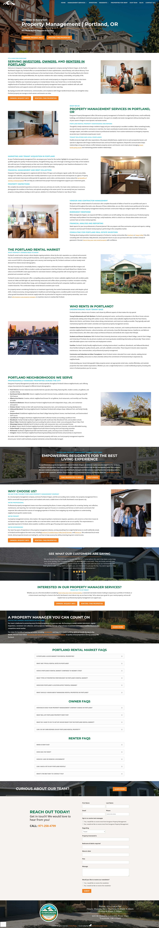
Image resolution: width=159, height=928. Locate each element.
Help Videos (93, 477)
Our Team (133, 2)
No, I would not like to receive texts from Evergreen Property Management (106, 824)
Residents (103, 2)
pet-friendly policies (112, 472)
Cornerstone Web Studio (99, 926)
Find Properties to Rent (71, 477)
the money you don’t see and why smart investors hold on (46, 635)
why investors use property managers (24, 297)
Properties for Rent (119, 2)
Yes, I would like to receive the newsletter (96, 883)
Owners (49, 61)
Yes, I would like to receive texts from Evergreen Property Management (105, 821)
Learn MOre (120, 789)
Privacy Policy (72, 926)
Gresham (130, 235)
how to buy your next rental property (94, 240)
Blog (141, 2)
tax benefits (48, 632)
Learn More (118, 627)
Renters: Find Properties (59, 37)
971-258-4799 (47, 826)
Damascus (78, 532)
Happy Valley (139, 235)
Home (63, 2)
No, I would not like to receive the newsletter (97, 885)
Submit (87, 891)
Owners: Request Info (33, 37)
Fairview (69, 532)
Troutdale (51, 532)
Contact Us (150, 2)
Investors (93, 2)
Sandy (64, 532)
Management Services (76, 2)
